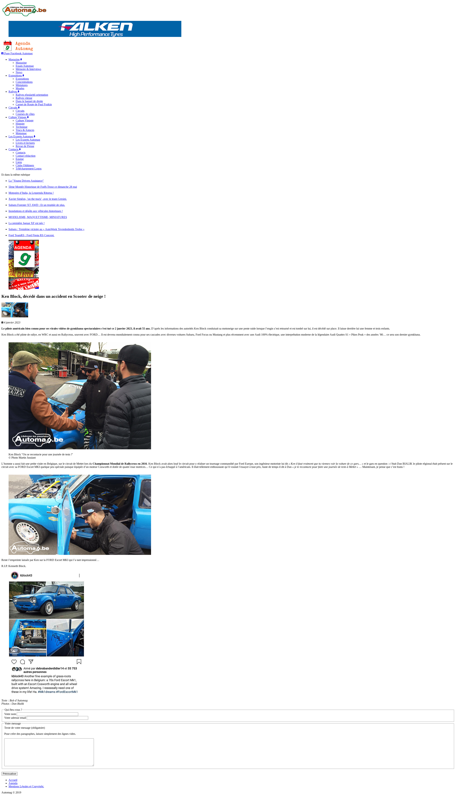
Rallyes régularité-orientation (32, 94)
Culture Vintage (18, 117)
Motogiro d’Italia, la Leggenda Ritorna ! (31, 192)
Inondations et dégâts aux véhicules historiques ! (36, 211)
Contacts (14, 149)
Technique (21, 126)
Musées (20, 88)
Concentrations (24, 81)
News (19, 72)
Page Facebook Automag (18, 53)
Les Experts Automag (21, 136)
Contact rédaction (25, 155)
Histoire (20, 123)
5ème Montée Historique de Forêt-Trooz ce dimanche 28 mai (43, 186)
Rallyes (13, 91)
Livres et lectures (25, 142)
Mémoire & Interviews (28, 69)
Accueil (13, 779)
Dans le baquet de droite (29, 101)
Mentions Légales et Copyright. (26, 786)
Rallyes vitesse (24, 97)
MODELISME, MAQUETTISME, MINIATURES (38, 217)
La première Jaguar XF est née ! (27, 223)
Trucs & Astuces (25, 130)
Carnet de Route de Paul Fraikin (34, 104)
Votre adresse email (15, 717)
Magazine (14, 59)
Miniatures (22, 85)
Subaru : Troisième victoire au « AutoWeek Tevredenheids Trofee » (46, 229)
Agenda (13, 783)
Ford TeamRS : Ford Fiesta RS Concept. (31, 235)
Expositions (15, 75)
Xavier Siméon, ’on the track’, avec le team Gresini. (38, 198)
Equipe (20, 158)
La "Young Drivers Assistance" (26, 180)
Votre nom (10, 714)
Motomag (21, 133)
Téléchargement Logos (29, 168)
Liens (19, 162)
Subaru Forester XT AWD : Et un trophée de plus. (37, 204)
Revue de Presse (25, 146)
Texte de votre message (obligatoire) (24, 727)
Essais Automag (25, 65)
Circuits (13, 107)
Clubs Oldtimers (25, 165)
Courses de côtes (25, 114)
